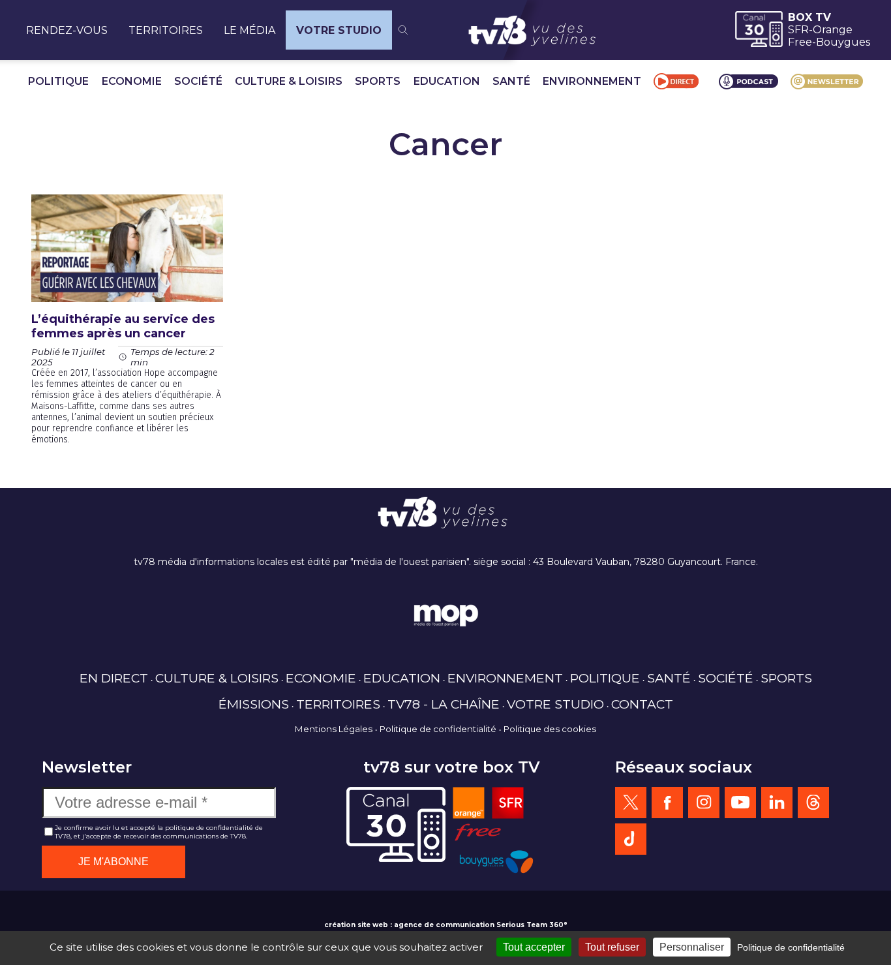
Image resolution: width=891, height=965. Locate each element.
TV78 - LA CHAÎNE (443, 704)
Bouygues (843, 42)
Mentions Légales (333, 729)
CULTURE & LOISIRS (288, 81)
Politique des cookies (550, 729)
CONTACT (642, 704)
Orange (833, 29)
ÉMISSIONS (254, 704)
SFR (798, 29)
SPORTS (377, 81)
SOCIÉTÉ (198, 81)
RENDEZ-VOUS (67, 30)
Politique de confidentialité (438, 729)
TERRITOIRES (165, 30)
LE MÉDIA (249, 30)
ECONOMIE (132, 81)
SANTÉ (511, 81)
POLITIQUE (58, 81)
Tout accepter (534, 947)
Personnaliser (691, 947)
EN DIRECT (114, 678)
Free (800, 42)
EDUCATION (447, 81)
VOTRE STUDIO (339, 30)
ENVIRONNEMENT (592, 81)
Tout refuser (612, 947)
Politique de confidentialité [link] (791, 947)
